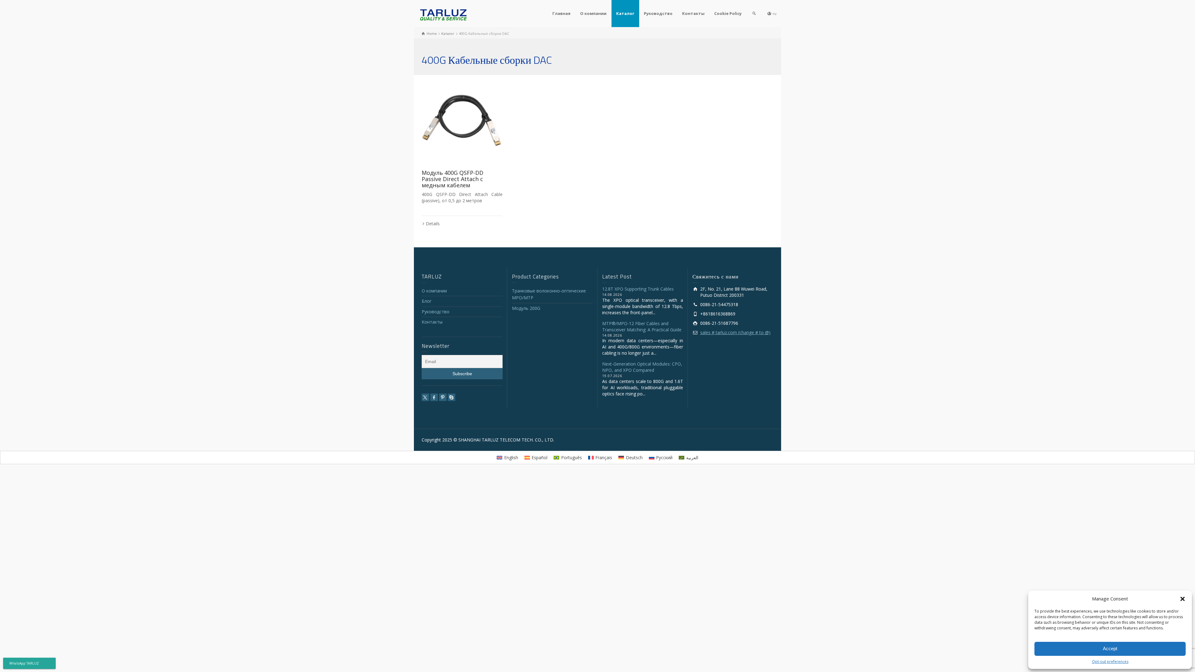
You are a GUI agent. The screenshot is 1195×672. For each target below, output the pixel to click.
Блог (427, 301)
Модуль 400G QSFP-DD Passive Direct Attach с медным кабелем (452, 179)
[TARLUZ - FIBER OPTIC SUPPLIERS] (443, 14)
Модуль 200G (526, 308)
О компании (593, 13)
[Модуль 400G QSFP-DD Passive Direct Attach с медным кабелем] (462, 123)
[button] (1182, 599)
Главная (561, 13)
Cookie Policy (728, 13)
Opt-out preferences (1110, 661)
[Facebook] (434, 397)
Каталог (625, 13)
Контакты (693, 13)
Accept (1110, 648)
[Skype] (451, 397)
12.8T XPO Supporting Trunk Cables (638, 289)
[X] (425, 397)
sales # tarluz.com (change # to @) (735, 332)
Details (433, 223)
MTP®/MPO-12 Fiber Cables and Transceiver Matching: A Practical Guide (642, 326)
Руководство (658, 13)
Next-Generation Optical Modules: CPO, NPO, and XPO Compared (642, 367)
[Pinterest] (443, 397)
